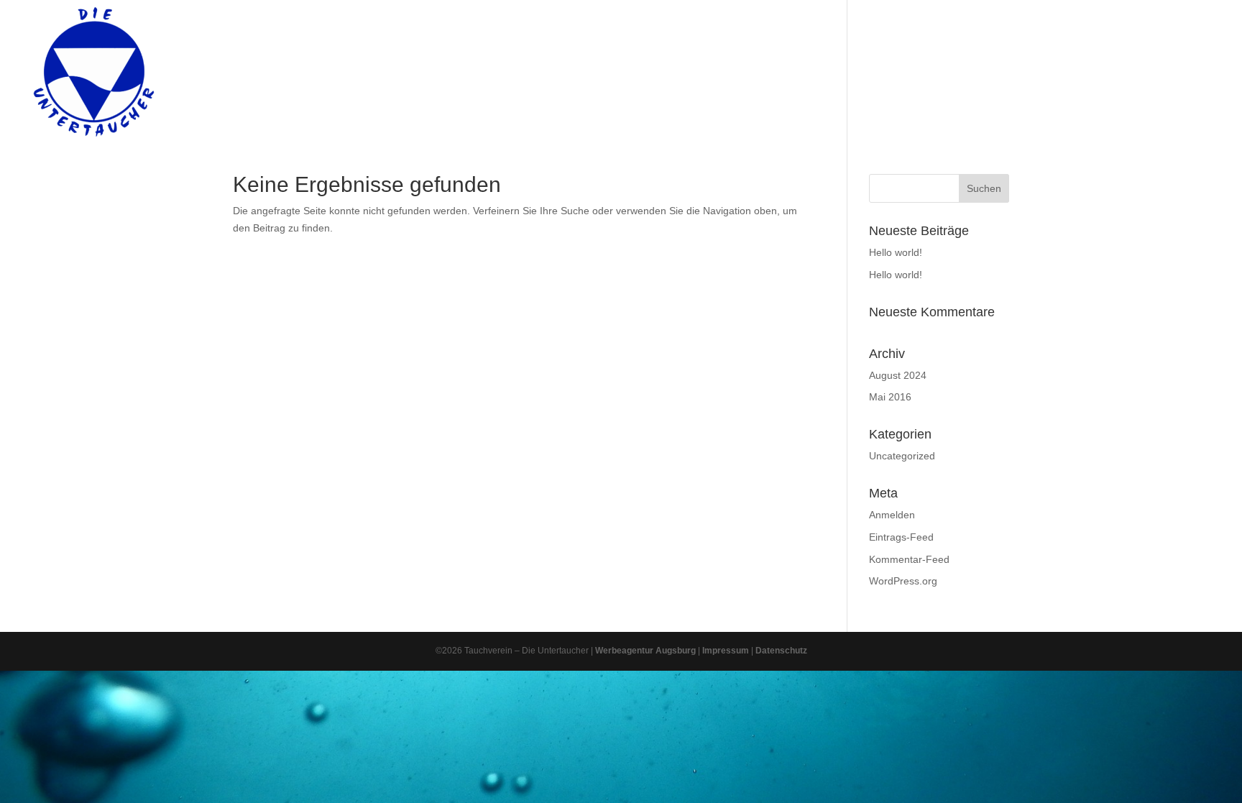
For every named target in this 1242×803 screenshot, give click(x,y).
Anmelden (892, 514)
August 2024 (897, 375)
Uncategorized (902, 456)
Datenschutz (781, 651)
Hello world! (895, 252)
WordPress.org (903, 581)
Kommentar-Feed (909, 559)
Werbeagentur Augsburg (645, 651)
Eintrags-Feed (901, 537)
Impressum (725, 651)
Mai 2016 (890, 397)
